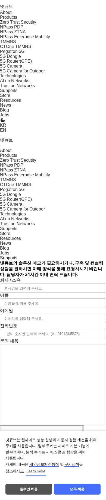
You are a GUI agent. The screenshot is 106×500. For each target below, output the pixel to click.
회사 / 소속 (10, 280)
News (5, 105)
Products (8, 17)
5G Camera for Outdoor (22, 71)
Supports (8, 90)
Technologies (13, 76)
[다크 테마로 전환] (2, 120)
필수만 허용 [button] (29, 489)
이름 (4, 295)
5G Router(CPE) (16, 61)
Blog (4, 110)
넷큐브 (6, 6)
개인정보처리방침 (44, 464)
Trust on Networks (17, 85)
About (5, 12)
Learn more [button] (35, 471)
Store (5, 95)
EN (3, 130)
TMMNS (8, 41)
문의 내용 (9, 341)
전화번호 (8, 325)
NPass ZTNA (13, 32)
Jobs (4, 115)
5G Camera (11, 66)
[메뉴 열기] (0, 135)
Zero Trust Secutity (18, 22)
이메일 (6, 310)
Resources (10, 100)
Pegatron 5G (12, 51)
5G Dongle (10, 56)
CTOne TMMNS (15, 46)
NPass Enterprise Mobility (25, 36)
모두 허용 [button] (77, 489)
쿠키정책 (71, 464)
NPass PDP (11, 27)
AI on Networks (14, 80)
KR (3, 125)
